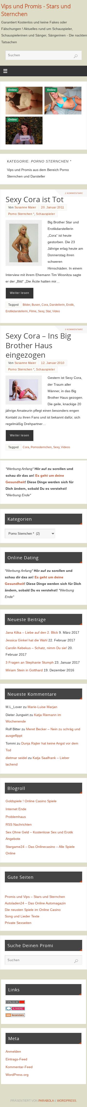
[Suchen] (75, 56)
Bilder (26, 304)
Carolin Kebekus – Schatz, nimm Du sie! (36, 648)
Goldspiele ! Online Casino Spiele (31, 801)
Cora (45, 304)
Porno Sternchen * (21, 214)
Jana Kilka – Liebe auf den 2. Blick (32, 632)
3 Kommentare (74, 329)
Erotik (70, 304)
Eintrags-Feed (16, 1059)
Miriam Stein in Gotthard (24, 670)
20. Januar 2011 (52, 207)
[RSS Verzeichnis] (15, 1016)
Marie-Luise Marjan (42, 707)
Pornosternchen (41, 447)
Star (48, 311)
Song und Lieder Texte (22, 916)
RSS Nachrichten (19, 824)
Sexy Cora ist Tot (35, 199)
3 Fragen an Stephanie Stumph (30, 662)
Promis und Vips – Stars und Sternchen (35, 897)
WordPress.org (17, 1075)
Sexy (41, 311)
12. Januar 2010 (53, 363)
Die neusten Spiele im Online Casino (33, 910)
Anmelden (13, 1051)
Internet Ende (16, 809)
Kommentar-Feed (19, 1067)
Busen (36, 304)
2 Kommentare (74, 193)
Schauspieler (45, 214)
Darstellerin (57, 304)
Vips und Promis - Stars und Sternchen (36, 10)
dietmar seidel (16, 758)
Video (56, 311)
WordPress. (67, 1100)
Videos (65, 447)
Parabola (46, 1100)
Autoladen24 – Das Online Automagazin (35, 903)
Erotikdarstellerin (17, 311)
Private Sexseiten (18, 923)
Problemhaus (16, 817)
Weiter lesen (19, 292)
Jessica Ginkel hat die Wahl (26, 640)
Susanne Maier (25, 207)
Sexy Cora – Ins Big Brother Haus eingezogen (38, 345)
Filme (32, 311)
